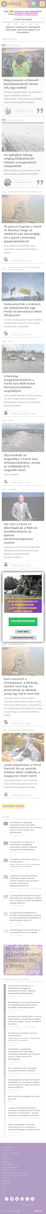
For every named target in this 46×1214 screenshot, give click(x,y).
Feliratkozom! (23, 621)
